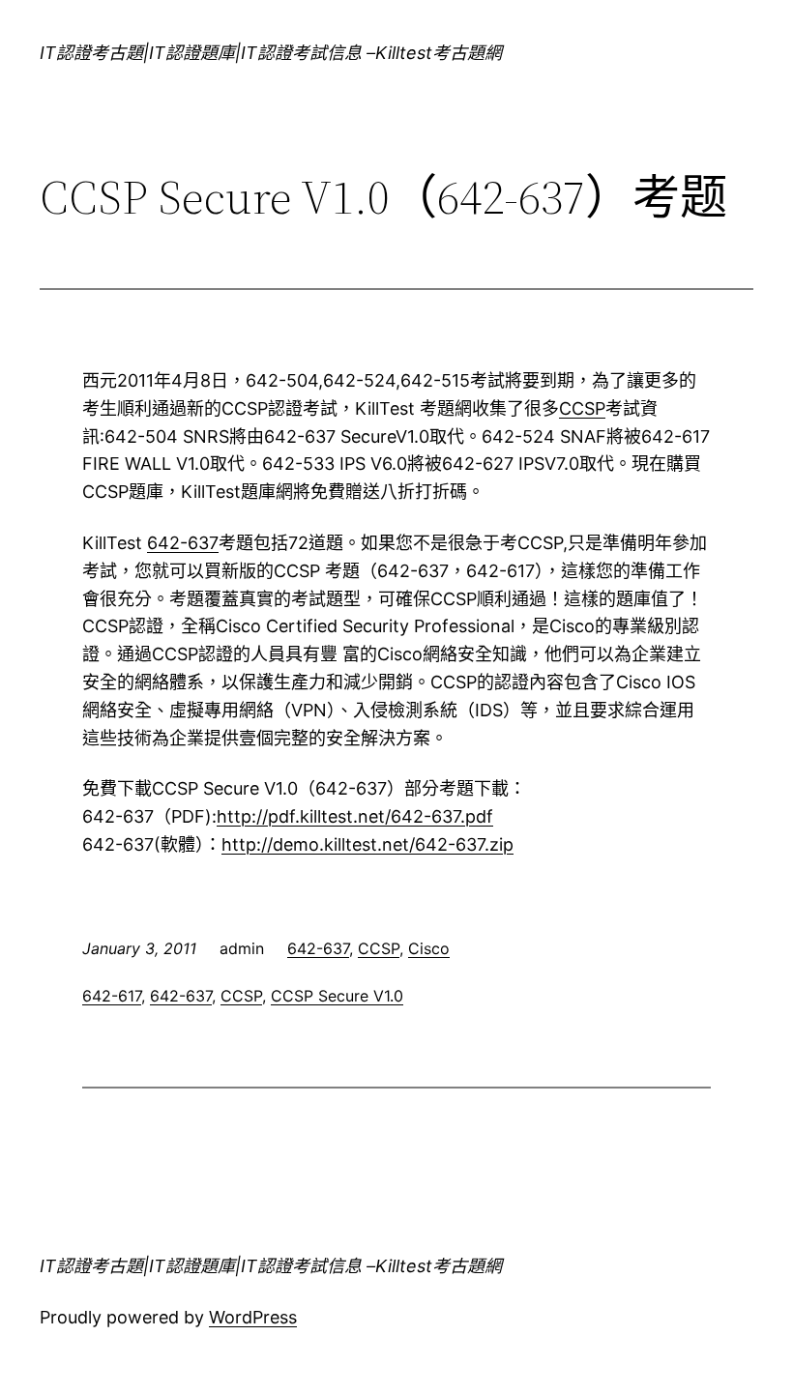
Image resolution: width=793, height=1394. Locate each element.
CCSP (582, 408)
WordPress (253, 1317)
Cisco (429, 948)
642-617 (111, 995)
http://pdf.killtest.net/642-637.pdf (355, 816)
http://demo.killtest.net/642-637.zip (367, 844)
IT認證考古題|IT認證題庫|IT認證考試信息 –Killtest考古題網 (271, 53)
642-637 (183, 543)
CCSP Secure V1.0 (337, 995)
